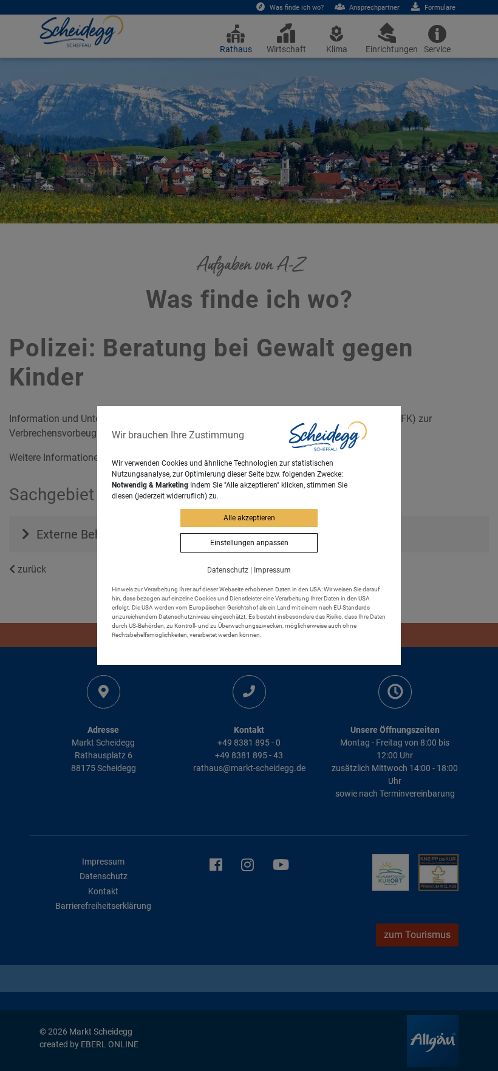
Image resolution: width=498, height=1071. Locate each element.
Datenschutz (227, 570)
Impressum (272, 570)
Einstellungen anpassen (249, 543)
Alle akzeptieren (249, 518)
